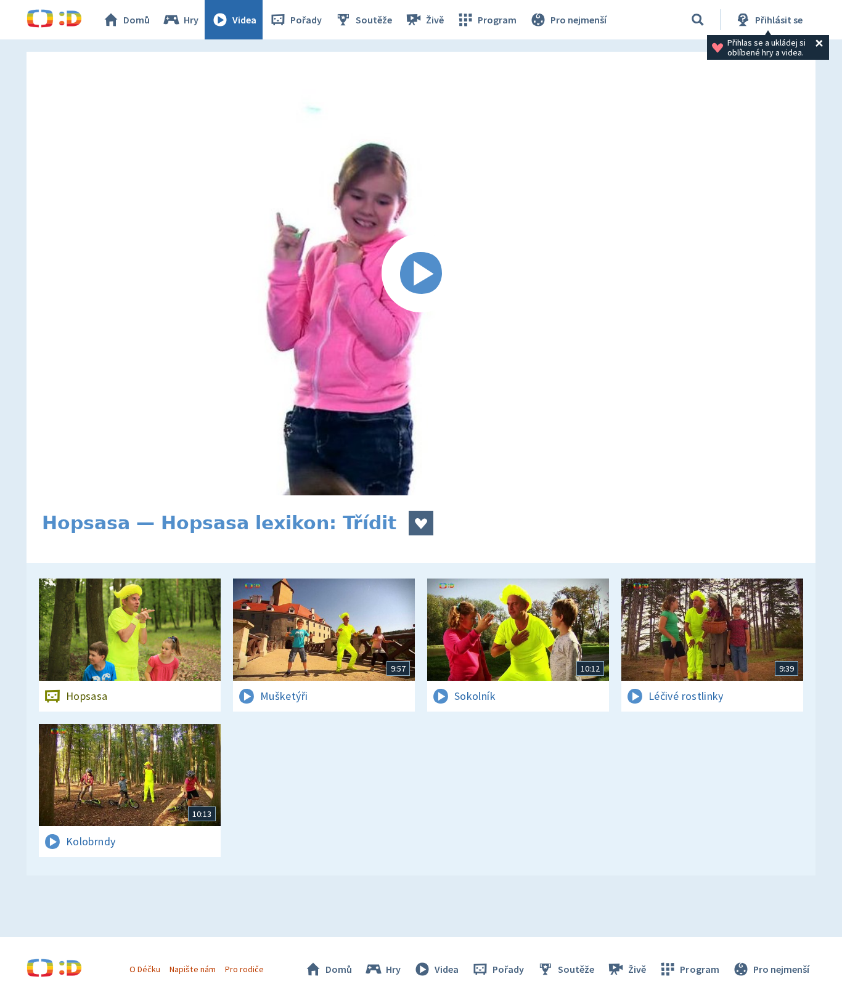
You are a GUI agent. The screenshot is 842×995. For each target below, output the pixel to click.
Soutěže (374, 20)
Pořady (306, 20)
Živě (435, 20)
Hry (191, 20)
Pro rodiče (244, 969)
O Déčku (144, 969)
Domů (136, 20)
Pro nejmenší (578, 20)
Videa (244, 20)
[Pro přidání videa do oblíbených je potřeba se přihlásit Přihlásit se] (421, 523)
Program (497, 20)
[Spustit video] (421, 273)
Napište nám (192, 969)
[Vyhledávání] (698, 19)
